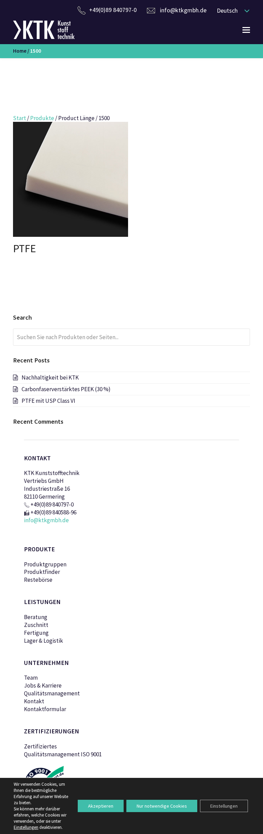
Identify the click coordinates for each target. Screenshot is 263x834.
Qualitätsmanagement (52, 693)
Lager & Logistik (43, 640)
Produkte (42, 118)
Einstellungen (224, 806)
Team (31, 677)
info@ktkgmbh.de (183, 10)
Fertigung (36, 633)
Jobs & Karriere (43, 685)
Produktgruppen (45, 564)
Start (19, 118)
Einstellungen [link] (26, 827)
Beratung (35, 617)
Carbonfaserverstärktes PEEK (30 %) (66, 389)
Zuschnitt (36, 625)
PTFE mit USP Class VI (48, 401)
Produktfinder (42, 572)
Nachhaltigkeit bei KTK (50, 377)
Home (19, 51)
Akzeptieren (100, 806)
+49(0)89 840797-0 (113, 10)
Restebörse (38, 579)
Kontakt (34, 701)
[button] (231, 10)
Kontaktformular (45, 709)
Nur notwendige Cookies (162, 806)
